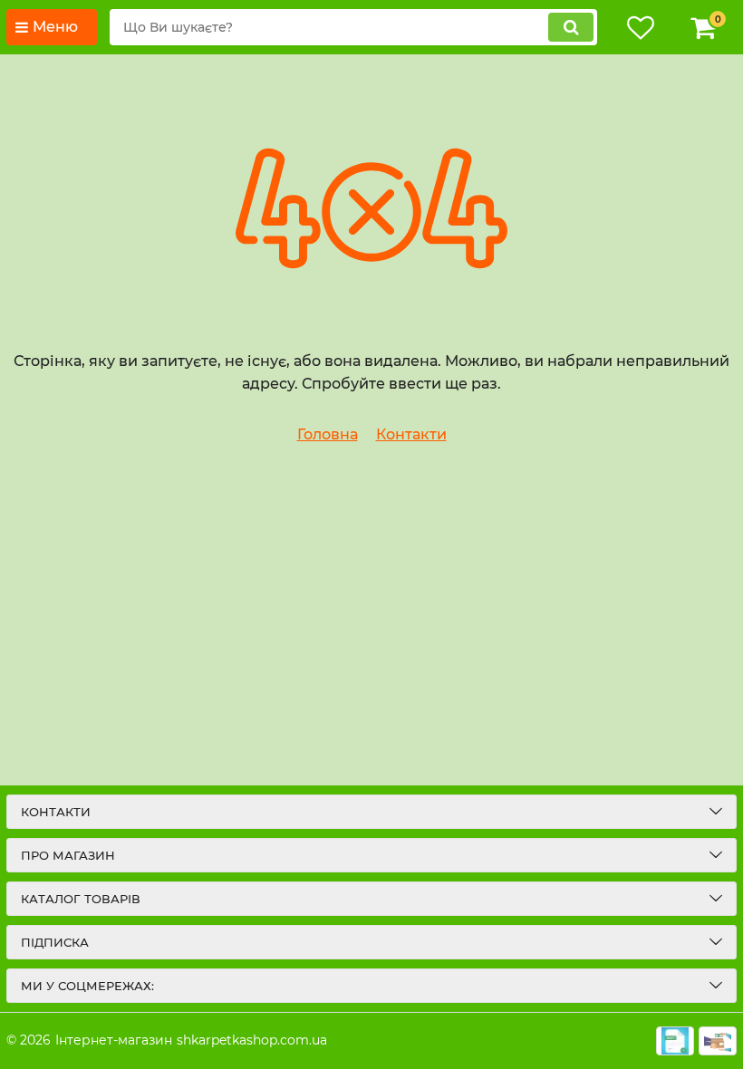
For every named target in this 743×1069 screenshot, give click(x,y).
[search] (570, 27)
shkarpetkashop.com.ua (252, 1040)
